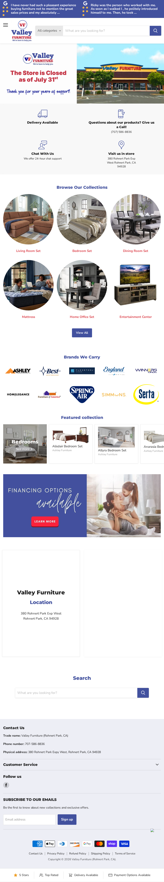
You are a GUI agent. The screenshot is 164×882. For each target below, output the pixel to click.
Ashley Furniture (62, 450)
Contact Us (35, 854)
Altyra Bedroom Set (112, 450)
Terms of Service (125, 854)
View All (82, 333)
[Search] (155, 31)
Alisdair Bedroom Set (67, 446)
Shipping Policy (100, 854)
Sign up (67, 819)
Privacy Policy (55, 854)
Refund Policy (77, 854)
